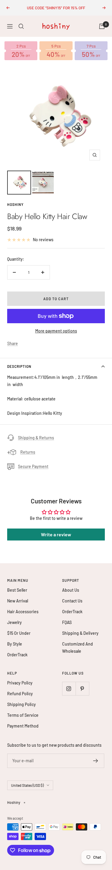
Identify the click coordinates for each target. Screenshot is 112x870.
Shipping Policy (21, 704)
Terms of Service (23, 715)
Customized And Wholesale (77, 647)
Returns (27, 452)
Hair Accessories (23, 611)
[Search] (21, 26)
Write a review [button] (56, 534)
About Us (70, 590)
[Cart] (102, 26)
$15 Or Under (18, 633)
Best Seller (17, 590)
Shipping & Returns (36, 437)
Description (19, 366)
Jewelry (14, 622)
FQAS (67, 622)
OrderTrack (17, 654)
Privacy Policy (20, 682)
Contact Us (72, 600)
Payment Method (23, 725)
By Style (14, 643)
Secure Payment (33, 466)
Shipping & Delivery (80, 633)
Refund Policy (20, 693)
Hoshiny (15, 204)
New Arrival (17, 600)
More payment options (56, 330)
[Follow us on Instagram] (69, 688)
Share (12, 343)
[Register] (95, 761)
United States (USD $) (27, 785)
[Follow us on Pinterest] (82, 688)
